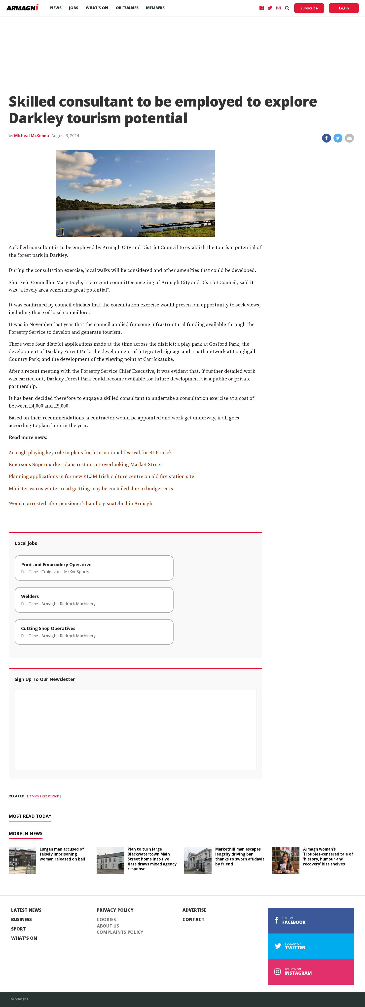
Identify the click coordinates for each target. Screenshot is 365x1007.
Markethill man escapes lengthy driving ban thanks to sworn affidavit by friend (239, 856)
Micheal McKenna (31, 135)
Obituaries (127, 7)
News (56, 7)
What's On (24, 938)
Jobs (73, 7)
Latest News (26, 910)
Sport (18, 929)
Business (21, 919)
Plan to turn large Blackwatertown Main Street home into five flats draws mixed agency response (152, 859)
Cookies (106, 919)
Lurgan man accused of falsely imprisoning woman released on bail (62, 854)
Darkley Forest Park (43, 796)
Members (155, 7)
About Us (108, 926)
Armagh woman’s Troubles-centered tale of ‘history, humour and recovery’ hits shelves (328, 856)
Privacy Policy (115, 910)
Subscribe (309, 8)
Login (344, 8)
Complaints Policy (120, 932)
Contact (193, 919)
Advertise (194, 910)
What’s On (97, 7)
